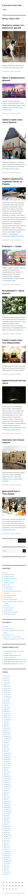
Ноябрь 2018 (7, 857)
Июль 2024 (6, 722)
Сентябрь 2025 (7, 697)
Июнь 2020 (6, 818)
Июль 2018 (6, 865)
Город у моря (22, 659)
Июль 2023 (6, 742)
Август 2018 (7, 863)
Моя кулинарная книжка (10, 595)
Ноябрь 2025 (7, 692)
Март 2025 (6, 709)
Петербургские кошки (10, 280)
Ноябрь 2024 (7, 715)
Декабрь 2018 (7, 855)
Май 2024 (6, 726)
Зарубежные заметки (9, 582)
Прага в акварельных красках (13, 79)
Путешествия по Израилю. (10, 578)
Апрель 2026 (7, 682)
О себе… (6, 572)
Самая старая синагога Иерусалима (12, 341)
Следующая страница (24, 542)
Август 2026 (7, 676)
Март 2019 (6, 849)
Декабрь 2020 (7, 805)
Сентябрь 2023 (7, 738)
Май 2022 (6, 770)
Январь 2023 (7, 755)
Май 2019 (6, 845)
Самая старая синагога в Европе (12, 121)
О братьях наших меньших (10, 599)
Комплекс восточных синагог (13, 441)
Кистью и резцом (8, 589)
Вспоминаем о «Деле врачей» (13, 292)
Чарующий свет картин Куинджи (12, 429)
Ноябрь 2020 (7, 807)
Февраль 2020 (7, 826)
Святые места (7, 580)
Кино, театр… (7, 585)
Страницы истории (9, 608)
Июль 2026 (6, 678)
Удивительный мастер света (14, 381)
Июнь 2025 (6, 703)
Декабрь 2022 (7, 757)
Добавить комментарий (15, 71)
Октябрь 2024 (7, 717)
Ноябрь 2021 (7, 782)
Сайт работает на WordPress (20, 893)
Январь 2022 (7, 778)
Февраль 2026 (7, 686)
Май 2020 (6, 820)
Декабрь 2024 (7, 713)
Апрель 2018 (7, 872)
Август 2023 (7, 740)
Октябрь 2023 (7, 736)
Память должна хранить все (16, 330)
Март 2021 (6, 799)
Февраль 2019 (7, 851)
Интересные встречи (9, 576)
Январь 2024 (7, 734)
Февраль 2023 (7, 753)
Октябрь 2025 (7, 694)
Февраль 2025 (7, 711)
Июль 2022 (6, 765)
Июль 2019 (6, 840)
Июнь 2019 (6, 843)
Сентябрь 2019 (7, 836)
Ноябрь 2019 (7, 832)
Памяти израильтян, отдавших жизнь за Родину (12, 181)
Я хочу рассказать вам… (12, 5)
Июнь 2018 (6, 868)
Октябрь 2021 (7, 784)
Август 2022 (7, 763)
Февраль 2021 (7, 801)
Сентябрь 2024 (7, 719)
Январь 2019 (7, 853)
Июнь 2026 (6, 680)
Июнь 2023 (6, 745)
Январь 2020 (7, 828)
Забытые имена (7, 597)
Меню (4, 9)
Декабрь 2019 (7, 830)
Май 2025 (6, 705)
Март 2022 (6, 774)
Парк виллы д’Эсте (9, 634)
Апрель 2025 (7, 707)
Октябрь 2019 (7, 834)
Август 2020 (7, 813)
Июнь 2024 (6, 724)
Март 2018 (6, 874)
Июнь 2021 (6, 792)
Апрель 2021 (7, 797)
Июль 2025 (6, 701)
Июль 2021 (6, 790)
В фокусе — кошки (12, 246)
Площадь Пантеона (9, 628)
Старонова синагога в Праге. (11, 168)
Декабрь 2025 (7, 690)
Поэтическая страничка (10, 614)
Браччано (6, 626)
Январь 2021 (7, 803)
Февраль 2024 (7, 732)
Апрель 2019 (7, 847)
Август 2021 (7, 788)
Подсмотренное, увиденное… (11, 612)
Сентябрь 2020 (7, 811)
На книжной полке (8, 587)
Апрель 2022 (7, 772)
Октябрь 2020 (7, 809)
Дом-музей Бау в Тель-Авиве (11, 492)
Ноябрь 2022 (7, 759)
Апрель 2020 (7, 822)
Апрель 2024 (7, 728)
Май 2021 (6, 795)
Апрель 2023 (7, 749)
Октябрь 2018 (7, 859)
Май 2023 (6, 747)
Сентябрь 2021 (7, 786)
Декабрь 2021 (7, 780)
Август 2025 (7, 699)
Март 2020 (6, 824)
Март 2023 (6, 751)
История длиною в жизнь (8, 529)
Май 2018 (6, 870)
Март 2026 (6, 684)
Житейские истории (9, 574)
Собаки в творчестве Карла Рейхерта (13, 67)
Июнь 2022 (6, 767)
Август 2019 (7, 838)
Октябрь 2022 (7, 761)
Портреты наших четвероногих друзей (13, 26)
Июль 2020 (6, 815)
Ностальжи (6, 605)
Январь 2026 (7, 688)
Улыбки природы (8, 610)
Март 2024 (6, 730)
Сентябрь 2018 (7, 861)
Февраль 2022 (7, 776)
